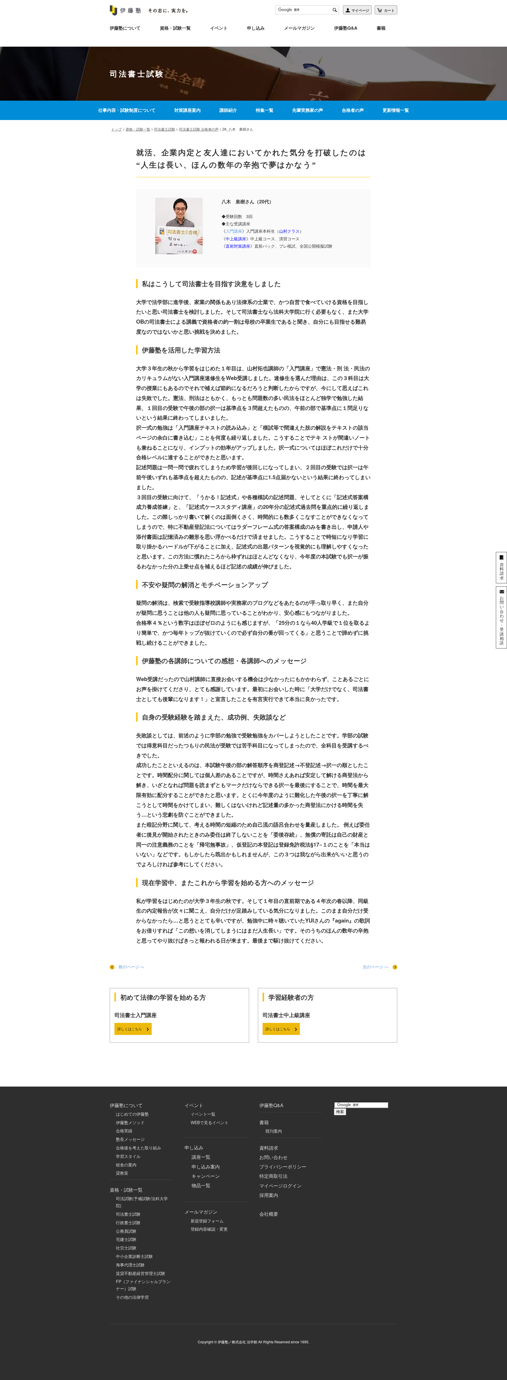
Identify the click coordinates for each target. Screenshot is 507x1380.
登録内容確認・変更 (209, 1229)
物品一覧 (201, 1185)
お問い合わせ (273, 1157)
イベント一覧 (203, 1114)
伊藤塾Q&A (345, 28)
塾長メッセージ (130, 1139)
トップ (116, 128)
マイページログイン (280, 1185)
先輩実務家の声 (307, 110)
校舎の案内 (126, 1165)
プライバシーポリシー (282, 1166)
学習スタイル (128, 1156)
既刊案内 (274, 1131)
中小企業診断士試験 (134, 1256)
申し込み (256, 28)
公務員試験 (126, 1231)
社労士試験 (126, 1248)
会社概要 (268, 1213)
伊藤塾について (125, 28)
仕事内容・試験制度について (127, 110)
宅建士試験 (126, 1239)
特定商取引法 (273, 1176)
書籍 (381, 28)
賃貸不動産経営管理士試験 (140, 1273)
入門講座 (234, 231)
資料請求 (268, 1147)
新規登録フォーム (207, 1221)
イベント (219, 28)
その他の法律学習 (132, 1297)
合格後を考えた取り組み (138, 1148)
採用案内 (268, 1195)
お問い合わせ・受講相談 (502, 620)
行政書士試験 (128, 1222)
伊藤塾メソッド (130, 1122)
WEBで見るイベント (210, 1122)
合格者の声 (353, 110)
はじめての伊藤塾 (132, 1114)
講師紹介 (228, 110)
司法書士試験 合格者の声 (199, 128)
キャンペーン (206, 1176)
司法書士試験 (164, 128)
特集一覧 (264, 110)
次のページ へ (376, 966)
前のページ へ (131, 966)
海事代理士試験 (130, 1265)
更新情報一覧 (396, 110)
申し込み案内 (206, 1166)
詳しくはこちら (130, 1028)
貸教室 (122, 1173)
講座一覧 (201, 1156)
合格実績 (124, 1131)
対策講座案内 (187, 110)
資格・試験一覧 (175, 28)
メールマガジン (299, 28)
